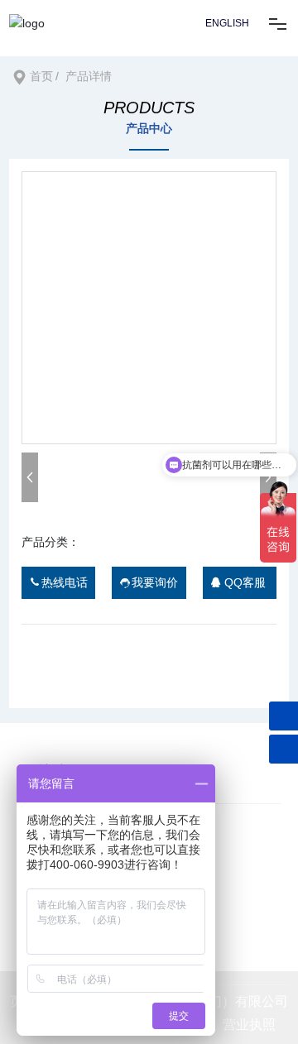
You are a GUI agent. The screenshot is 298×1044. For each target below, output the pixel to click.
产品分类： (50, 541)
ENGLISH (227, 23)
